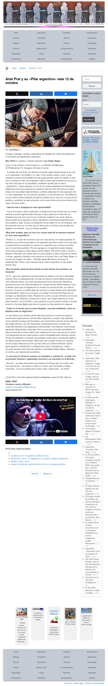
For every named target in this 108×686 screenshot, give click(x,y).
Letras (41, 53)
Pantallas (66, 32)
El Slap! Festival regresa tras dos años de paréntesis (92, 490)
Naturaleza (41, 32)
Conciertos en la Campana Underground (92, 581)
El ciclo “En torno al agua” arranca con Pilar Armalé (91, 139)
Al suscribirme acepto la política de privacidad (90, 112)
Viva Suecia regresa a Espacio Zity (92, 431)
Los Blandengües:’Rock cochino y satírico (93, 440)
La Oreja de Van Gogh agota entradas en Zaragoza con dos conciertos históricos (92, 404)
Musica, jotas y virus (20, 461)
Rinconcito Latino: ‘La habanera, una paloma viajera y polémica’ (39, 458)
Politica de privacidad (94, 683)
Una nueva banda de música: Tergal (92, 353)
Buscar (92, 86)
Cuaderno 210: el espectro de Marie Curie (30, 455)
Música (66, 38)
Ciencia (16, 48)
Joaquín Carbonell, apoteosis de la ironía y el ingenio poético (38, 464)
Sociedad (41, 38)
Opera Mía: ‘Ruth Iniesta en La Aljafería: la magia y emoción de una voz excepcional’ (92, 364)
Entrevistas (92, 48)
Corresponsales (67, 48)
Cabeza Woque (54, 612)
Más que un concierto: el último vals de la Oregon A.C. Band (92, 389)
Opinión (16, 43)
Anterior (34, 473)
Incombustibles (66, 59)
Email (85, 100)
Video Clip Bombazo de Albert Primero (92, 333)
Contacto (68, 683)
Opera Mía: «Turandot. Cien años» (91, 449)
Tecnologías (92, 43)
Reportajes (16, 53)
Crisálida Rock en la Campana (92, 481)
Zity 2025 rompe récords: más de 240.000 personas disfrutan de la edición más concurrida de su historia (92, 567)
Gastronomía (41, 48)
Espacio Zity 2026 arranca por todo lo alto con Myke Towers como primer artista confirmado (93, 419)
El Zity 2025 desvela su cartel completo (92, 590)
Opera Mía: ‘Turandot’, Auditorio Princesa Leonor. (92, 344)
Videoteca (92, 53)
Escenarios (92, 38)
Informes (66, 43)
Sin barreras (16, 59)
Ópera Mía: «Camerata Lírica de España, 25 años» (92, 552)
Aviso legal (78, 683)
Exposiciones (92, 32)
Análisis (92, 59)
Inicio (16, 32)
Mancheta (41, 59)
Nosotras (66, 53)
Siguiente (47, 473)
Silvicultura (41, 43)
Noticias (16, 38)
